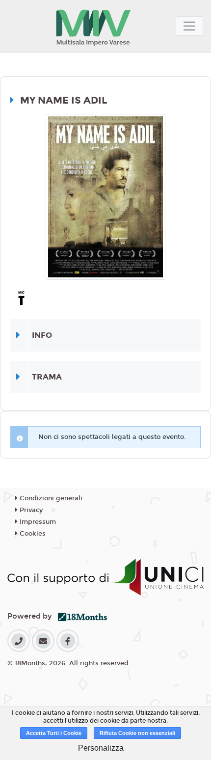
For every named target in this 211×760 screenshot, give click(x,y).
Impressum (37, 522)
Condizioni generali (50, 498)
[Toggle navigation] (189, 26)
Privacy (30, 510)
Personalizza (101, 748)
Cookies (32, 534)
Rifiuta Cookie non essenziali (137, 733)
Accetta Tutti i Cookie (53, 733)
